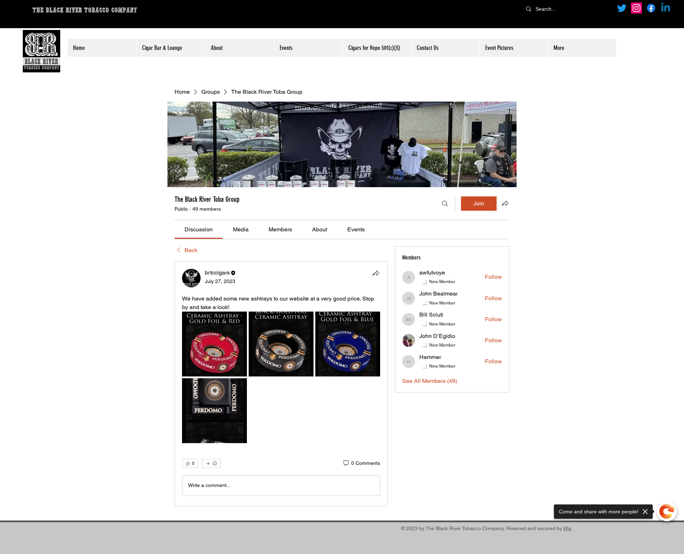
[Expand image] (214, 344)
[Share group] (505, 203)
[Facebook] (651, 8)
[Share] (376, 273)
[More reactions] (211, 463)
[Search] (445, 203)
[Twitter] (621, 8)
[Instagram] (636, 8)
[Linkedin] (665, 8)
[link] (199, 229)
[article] (281, 383)
